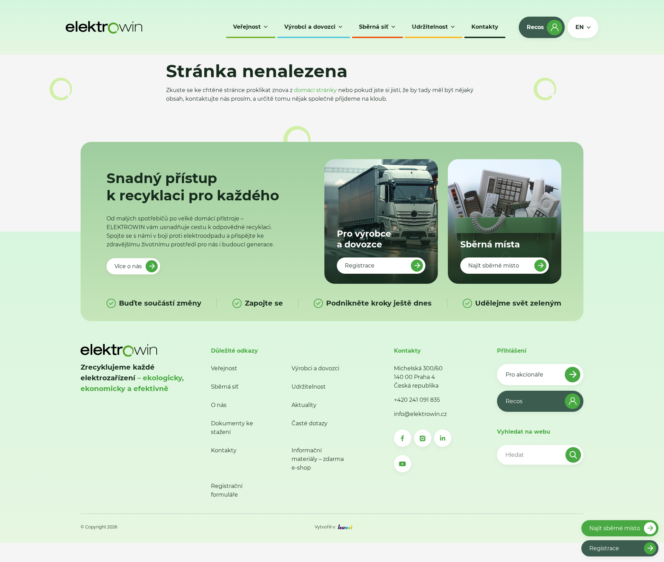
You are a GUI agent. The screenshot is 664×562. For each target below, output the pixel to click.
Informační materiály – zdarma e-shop (318, 459)
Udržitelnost (309, 386)
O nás (219, 405)
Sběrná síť (225, 386)
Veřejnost (224, 368)
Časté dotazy (310, 423)
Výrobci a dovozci (315, 368)
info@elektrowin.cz (420, 414)
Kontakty (224, 450)
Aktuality (304, 405)
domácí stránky (315, 90)
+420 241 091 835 (417, 400)
